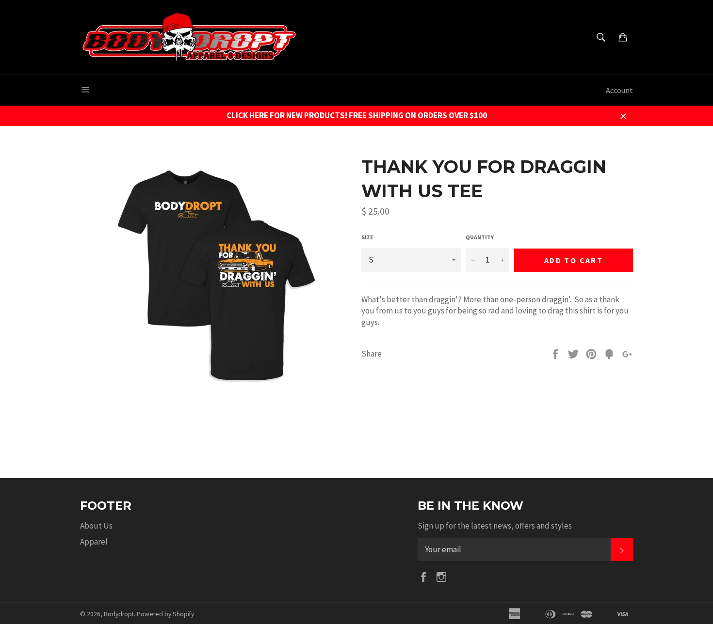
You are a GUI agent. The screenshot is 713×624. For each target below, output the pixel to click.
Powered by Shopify (165, 614)
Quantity (480, 237)
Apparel (94, 541)
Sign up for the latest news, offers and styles (495, 525)
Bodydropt (119, 614)
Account (619, 90)
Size (367, 237)
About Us (96, 525)
